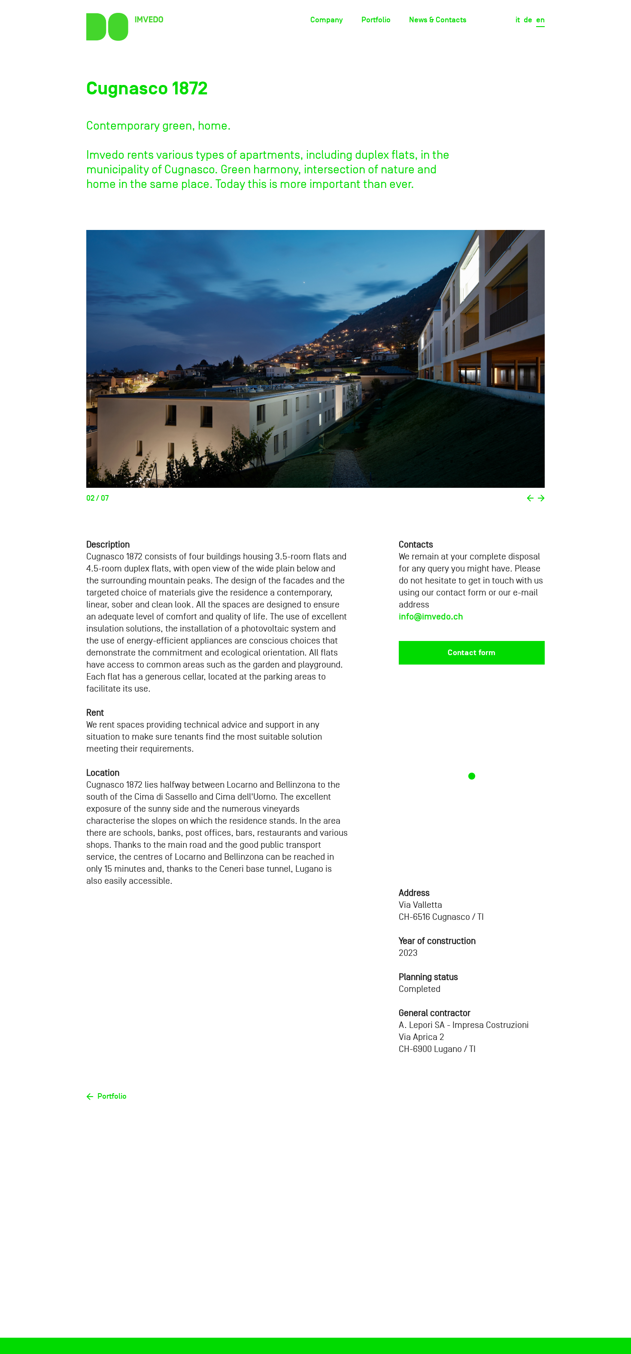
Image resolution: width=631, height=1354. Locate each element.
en (540, 19)
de (528, 19)
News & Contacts (438, 19)
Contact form (471, 652)
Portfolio (376, 19)
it (518, 19)
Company (326, 19)
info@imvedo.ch (431, 616)
